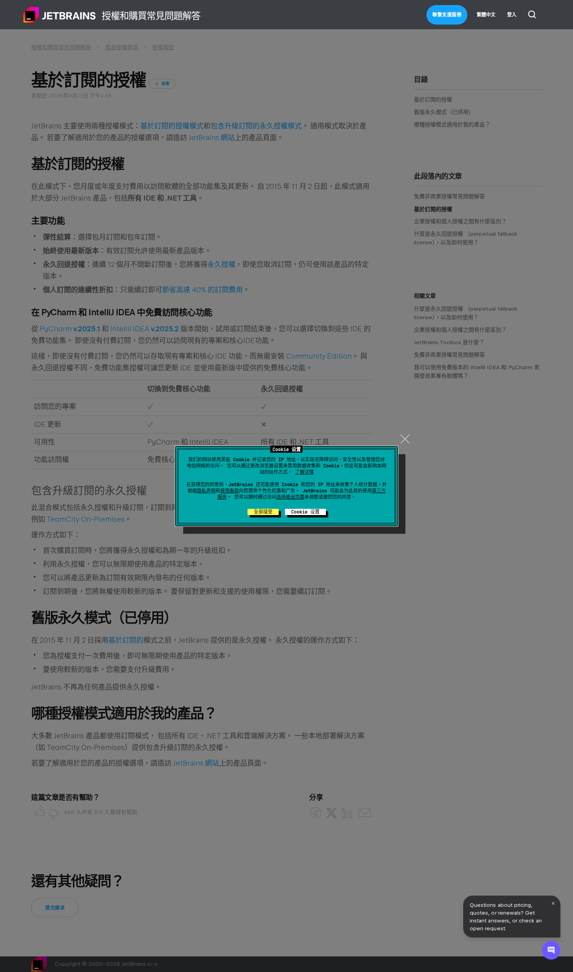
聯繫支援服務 (447, 15)
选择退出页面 (290, 497)
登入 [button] (511, 15)
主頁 (59, 15)
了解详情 (304, 472)
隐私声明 (206, 491)
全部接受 (263, 512)
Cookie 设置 (305, 512)
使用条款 (229, 491)
